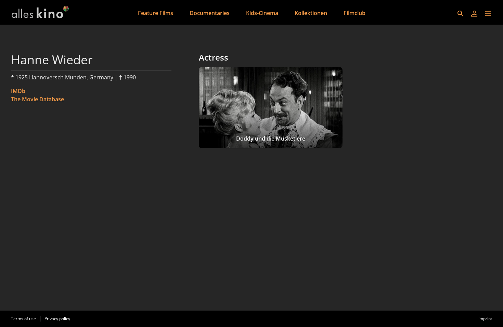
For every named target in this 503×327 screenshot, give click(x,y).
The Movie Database (37, 99)
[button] (488, 14)
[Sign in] (474, 14)
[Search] (460, 14)
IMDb (18, 91)
